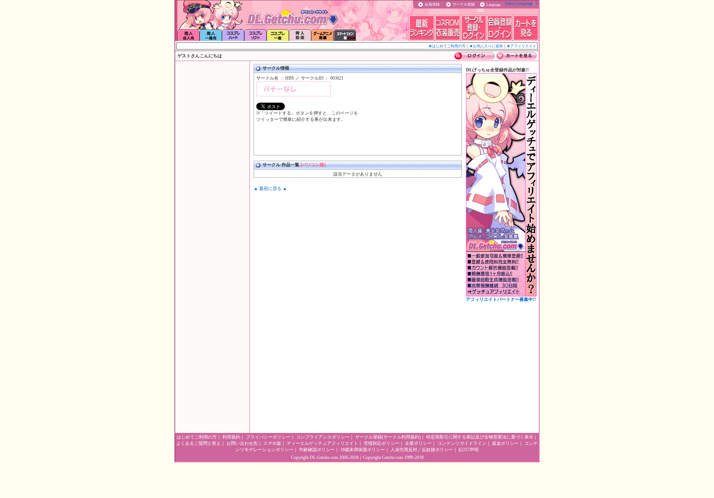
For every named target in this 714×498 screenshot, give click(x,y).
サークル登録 (464, 4)
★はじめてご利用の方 (447, 46)
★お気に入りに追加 (486, 46)
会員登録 (432, 4)
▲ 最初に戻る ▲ (270, 188)
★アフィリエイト (521, 46)
